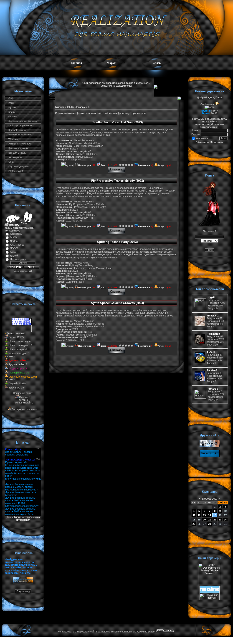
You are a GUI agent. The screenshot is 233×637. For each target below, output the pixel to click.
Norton (14, 241)
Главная (76, 63)
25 (193, 524)
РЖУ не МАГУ (15, 171)
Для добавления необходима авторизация (23, 518)
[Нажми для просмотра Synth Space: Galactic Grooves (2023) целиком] (116, 353)
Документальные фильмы (22, 121)
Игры (11, 103)
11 (194, 515)
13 (204, 515)
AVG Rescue (17, 244)
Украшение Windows (19, 143)
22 (214, 519)
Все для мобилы (17, 153)
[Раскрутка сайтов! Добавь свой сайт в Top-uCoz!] (210, 592)
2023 (70, 107)
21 (209, 519)
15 (214, 515)
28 (209, 524)
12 (199, 515)
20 (204, 519)
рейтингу (124, 113)
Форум (111, 63)
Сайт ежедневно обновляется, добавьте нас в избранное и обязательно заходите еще (116, 84)
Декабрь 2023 (210, 498)
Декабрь (80, 107)
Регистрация (217, 142)
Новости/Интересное (20, 134)
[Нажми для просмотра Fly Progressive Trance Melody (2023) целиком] (116, 233)
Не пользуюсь (18, 259)
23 (220, 519)
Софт (11, 98)
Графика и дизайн (18, 148)
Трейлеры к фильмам (20, 125)
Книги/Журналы (17, 130)
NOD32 (14, 248)
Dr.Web (14, 237)
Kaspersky (16, 233)
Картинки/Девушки (18, 166)
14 (209, 515)
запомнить (202, 138)
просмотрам (139, 113)
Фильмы (12, 116)
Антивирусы (15, 157)
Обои (11, 162)
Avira (13, 252)
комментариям (87, 113)
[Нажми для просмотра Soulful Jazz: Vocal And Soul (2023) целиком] (116, 172)
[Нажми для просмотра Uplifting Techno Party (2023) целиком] (116, 294)
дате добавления (107, 113)
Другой (14, 255)
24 (225, 519)
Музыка (12, 107)
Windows (13, 139)
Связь (157, 63)
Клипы (11, 112)
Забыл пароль (202, 142)
